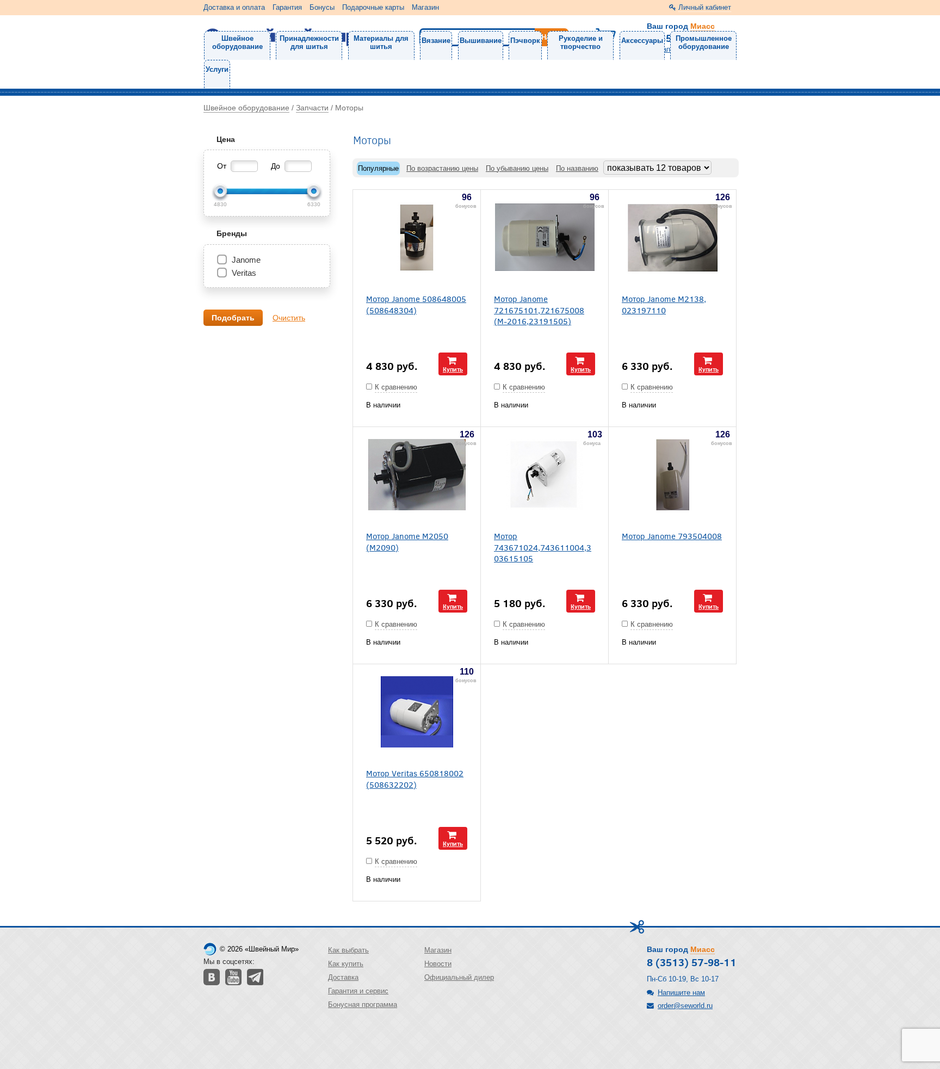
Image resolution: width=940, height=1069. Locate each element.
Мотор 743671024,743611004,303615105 (542, 547)
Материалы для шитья (381, 42)
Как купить (345, 964)
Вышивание (481, 40)
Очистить (289, 317)
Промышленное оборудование (704, 42)
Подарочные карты (373, 7)
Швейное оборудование (237, 42)
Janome (246, 259)
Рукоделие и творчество (581, 42)
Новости (438, 964)
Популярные (378, 168)
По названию (577, 168)
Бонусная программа (362, 1004)
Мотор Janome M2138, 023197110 (664, 304)
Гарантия (287, 7)
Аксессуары (642, 40)
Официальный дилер (459, 977)
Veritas (244, 272)
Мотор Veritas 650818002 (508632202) (414, 778)
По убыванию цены (517, 168)
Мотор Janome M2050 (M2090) (407, 541)
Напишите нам (681, 992)
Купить (453, 369)
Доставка (343, 977)
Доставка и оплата (234, 7)
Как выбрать (348, 950)
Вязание (436, 40)
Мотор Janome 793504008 (672, 535)
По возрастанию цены (442, 168)
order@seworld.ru (685, 1006)
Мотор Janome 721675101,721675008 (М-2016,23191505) (539, 309)
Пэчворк (525, 40)
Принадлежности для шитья (309, 42)
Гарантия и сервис (358, 991)
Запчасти (312, 107)
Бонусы (322, 7)
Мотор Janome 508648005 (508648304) (416, 304)
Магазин (425, 7)
